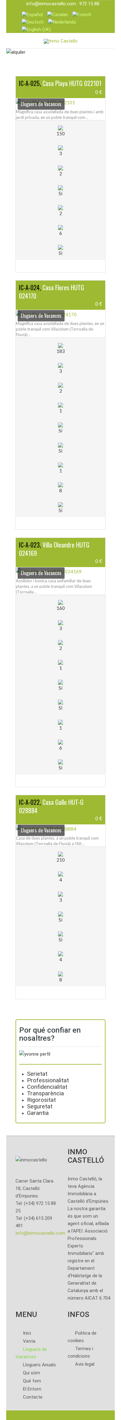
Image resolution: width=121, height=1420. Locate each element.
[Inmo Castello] (61, 40)
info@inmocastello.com (51, 4)
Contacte (33, 1397)
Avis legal (84, 1364)
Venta (29, 1341)
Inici (27, 1333)
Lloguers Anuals (39, 1365)
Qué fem (32, 1381)
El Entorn (32, 1389)
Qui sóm (31, 1373)
